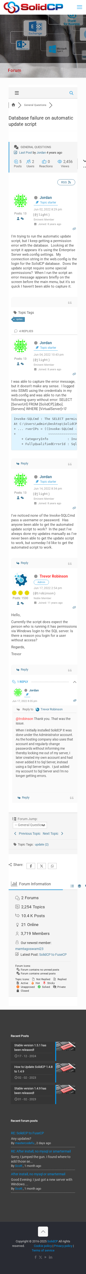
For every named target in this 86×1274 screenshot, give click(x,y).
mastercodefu (24, 1143)
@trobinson (24, 719)
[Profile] (18, 219)
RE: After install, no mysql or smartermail (41, 1151)
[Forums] (13, 105)
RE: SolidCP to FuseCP (27, 1133)
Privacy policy (63, 1246)
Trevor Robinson (54, 576)
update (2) (42, 844)
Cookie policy (43, 1246)
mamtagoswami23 (29, 949)
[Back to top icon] (43, 1232)
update (19, 319)
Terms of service (43, 1250)
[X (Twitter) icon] (40, 1257)
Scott (18, 1166)
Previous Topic (28, 833)
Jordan (41, 152)
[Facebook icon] (35, 1257)
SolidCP (52, 1241)
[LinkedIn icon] (50, 1257)
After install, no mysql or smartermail (38, 1174)
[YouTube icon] (45, 1257)
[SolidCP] (33, 7)
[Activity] (22, 219)
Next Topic (51, 833)
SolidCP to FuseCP (53, 954)
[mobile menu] (79, 7)
